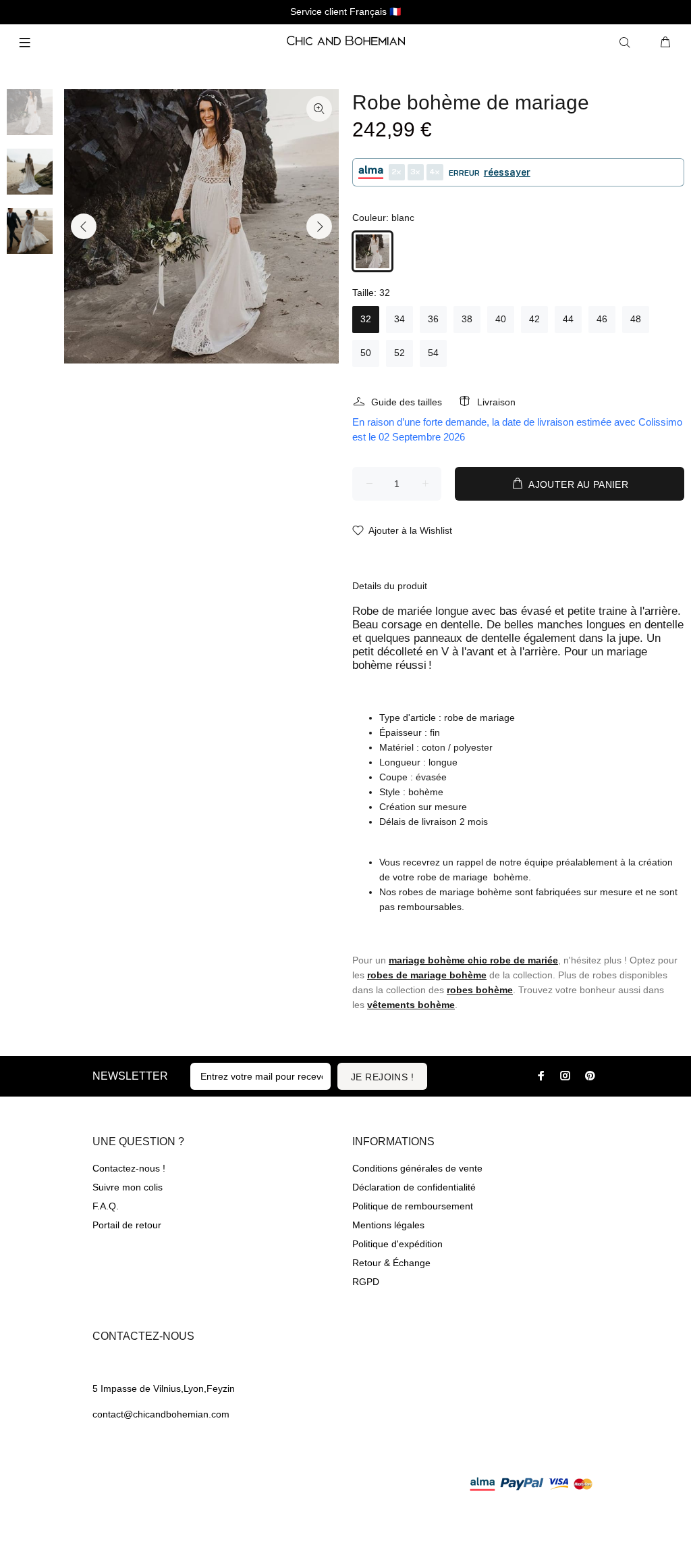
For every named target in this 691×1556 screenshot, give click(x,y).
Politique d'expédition (397, 1243)
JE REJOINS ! (382, 1077)
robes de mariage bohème (427, 975)
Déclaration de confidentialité (414, 1187)
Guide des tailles (406, 402)
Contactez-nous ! (128, 1168)
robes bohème (480, 989)
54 (433, 352)
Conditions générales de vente (417, 1168)
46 (602, 318)
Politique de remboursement (412, 1206)
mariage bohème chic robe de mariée (473, 960)
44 (568, 318)
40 (500, 318)
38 (467, 318)
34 (399, 318)
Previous (83, 226)
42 (534, 318)
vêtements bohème (411, 1004)
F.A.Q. (105, 1206)
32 (365, 318)
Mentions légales (388, 1225)
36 (433, 318)
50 (365, 352)
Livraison (496, 402)
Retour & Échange (391, 1262)
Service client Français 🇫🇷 (345, 11)
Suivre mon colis (127, 1187)
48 (635, 318)
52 (399, 352)
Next (319, 226)
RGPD (365, 1281)
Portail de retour (126, 1225)
